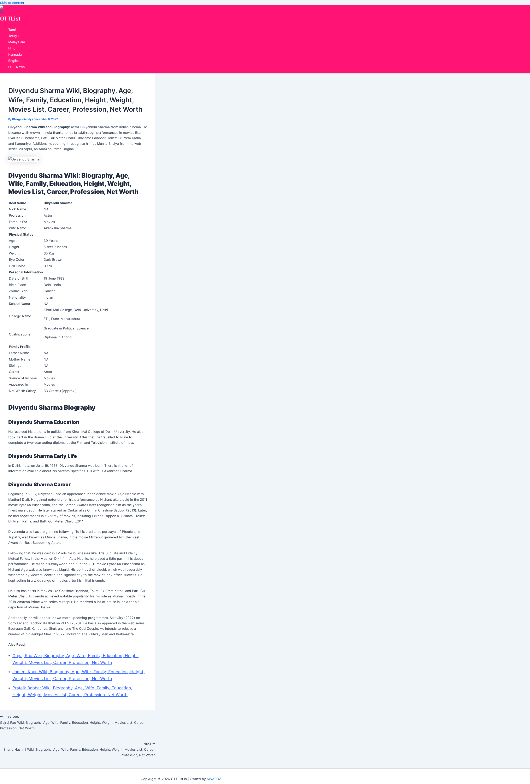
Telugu (13, 36)
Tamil (12, 30)
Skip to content (12, 3)
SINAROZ (214, 779)
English (13, 61)
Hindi (12, 48)
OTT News (16, 67)
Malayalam (16, 42)
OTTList (10, 18)
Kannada (15, 54)
